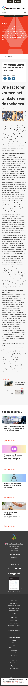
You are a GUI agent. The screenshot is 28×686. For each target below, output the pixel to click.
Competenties (14, 600)
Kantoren (14, 640)
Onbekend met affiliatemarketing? (14, 662)
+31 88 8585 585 (14, 560)
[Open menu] (25, 12)
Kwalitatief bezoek (14, 608)
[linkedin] (16, 568)
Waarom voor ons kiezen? (14, 605)
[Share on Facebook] (5, 78)
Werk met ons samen (14, 668)
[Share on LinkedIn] (13, 78)
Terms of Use (14, 652)
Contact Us (14, 557)
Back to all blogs (8, 56)
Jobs (14, 645)
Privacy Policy (14, 655)
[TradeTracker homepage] (14, 8)
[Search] (20, 12)
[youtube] (20, 568)
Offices (14, 643)
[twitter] (8, 568)
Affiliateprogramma (14, 648)
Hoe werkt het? (14, 603)
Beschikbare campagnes (14, 630)
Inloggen (14, 613)
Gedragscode (14, 650)
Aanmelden (14, 628)
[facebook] (12, 568)
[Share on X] (9, 78)
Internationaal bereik (14, 610)
